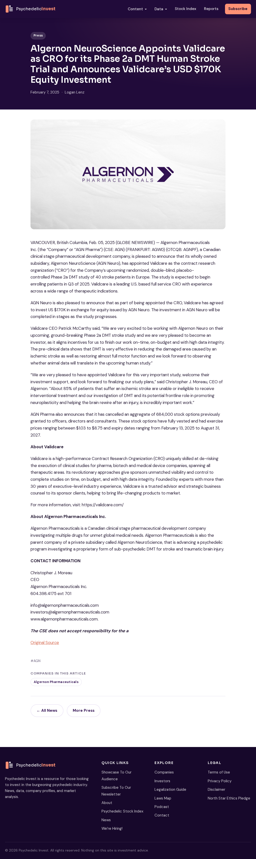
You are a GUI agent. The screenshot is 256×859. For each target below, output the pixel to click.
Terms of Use (219, 772)
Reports (211, 8)
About (107, 802)
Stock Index (185, 8)
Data (158, 9)
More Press (83, 710)
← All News (46, 710)
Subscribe (238, 8)
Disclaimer (216, 789)
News (106, 820)
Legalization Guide (170, 789)
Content (135, 9)
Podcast (161, 806)
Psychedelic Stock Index (122, 811)
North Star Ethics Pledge (229, 798)
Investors (162, 781)
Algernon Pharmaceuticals (56, 682)
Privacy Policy (220, 781)
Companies (164, 772)
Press (38, 36)
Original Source (44, 642)
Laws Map (162, 798)
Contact (161, 815)
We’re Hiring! (112, 828)
